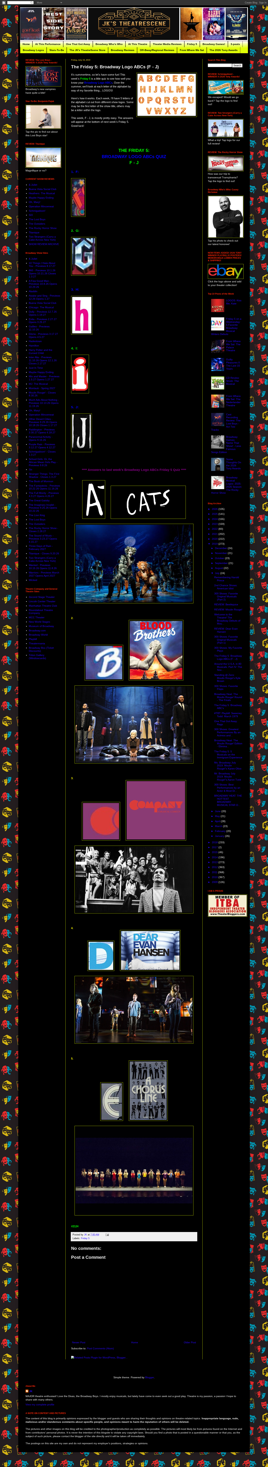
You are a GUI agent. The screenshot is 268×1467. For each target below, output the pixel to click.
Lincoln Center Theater (42, 601)
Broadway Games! (214, 44)
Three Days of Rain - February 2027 (41, 548)
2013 (215, 862)
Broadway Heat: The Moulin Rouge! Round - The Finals (228, 697)
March (219, 826)
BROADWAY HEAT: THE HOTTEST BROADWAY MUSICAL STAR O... (228, 800)
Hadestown (35, 341)
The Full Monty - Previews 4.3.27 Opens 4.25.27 (44, 494)
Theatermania (37, 643)
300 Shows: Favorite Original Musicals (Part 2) (226, 596)
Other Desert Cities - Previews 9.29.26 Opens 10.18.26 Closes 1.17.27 (43, 422)
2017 (215, 847)
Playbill (33, 639)
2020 (215, 538)
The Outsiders (37, 223)
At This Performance (48, 44)
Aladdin (33, 291)
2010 (215, 877)
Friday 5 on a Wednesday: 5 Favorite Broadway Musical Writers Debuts (226, 326)
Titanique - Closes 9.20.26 (44, 553)
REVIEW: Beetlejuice (226, 604)
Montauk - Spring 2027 (42, 388)
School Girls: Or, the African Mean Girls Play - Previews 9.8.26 (43, 462)
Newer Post (78, 1342)
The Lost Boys (37, 219)
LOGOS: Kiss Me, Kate (233, 302)
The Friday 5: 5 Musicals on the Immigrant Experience (228, 754)
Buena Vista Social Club (42, 189)
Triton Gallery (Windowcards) (37, 657)
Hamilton (34, 345)
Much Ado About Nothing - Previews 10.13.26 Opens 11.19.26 (44, 403)
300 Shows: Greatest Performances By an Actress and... (227, 732)
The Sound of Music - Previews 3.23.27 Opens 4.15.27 (43, 538)
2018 (215, 842)
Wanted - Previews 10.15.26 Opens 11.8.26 (43, 567)
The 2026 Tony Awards (223, 50)
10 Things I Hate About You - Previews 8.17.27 (42, 265)
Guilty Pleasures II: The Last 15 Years (233, 364)
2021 (215, 533)
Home (26, 44)
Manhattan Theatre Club (43, 605)
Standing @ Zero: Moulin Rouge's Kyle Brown (227, 678)
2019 (215, 543)
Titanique (34, 232)
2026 (215, 509)
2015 (215, 852)
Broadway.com (37, 630)
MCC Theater (36, 617)
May (218, 816)
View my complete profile (40, 1404)
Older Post (190, 1342)
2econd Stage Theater (42, 597)
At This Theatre (137, 44)
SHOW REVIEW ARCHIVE (44, 244)
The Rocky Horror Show (43, 228)
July (217, 573)
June (218, 811)
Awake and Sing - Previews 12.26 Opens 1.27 (44, 297)
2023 (215, 523)
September (221, 563)
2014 (215, 857)
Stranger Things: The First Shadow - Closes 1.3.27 (44, 475)
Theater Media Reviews (167, 44)
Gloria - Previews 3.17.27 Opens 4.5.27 (43, 335)
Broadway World (38, 634)
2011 (215, 872)
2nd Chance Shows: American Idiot (225, 587)
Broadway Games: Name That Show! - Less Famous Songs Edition (226, 444)
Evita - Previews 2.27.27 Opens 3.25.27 (43, 321)
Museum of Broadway (41, 626)
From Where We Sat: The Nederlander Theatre (233, 401)
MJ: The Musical (38, 383)
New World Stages (39, 621)
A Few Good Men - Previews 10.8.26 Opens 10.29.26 (43, 284)
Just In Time (36, 367)
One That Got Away (78, 44)
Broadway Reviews (122, 50)
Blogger (149, 1377)
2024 (215, 519)
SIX (31, 215)
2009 (215, 882)
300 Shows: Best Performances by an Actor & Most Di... (227, 787)
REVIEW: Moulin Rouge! (228, 609)
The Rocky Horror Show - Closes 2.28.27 (43, 530)
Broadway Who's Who (109, 44)
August (219, 568)
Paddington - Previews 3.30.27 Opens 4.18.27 (42, 431)
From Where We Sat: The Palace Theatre (233, 346)
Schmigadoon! (37, 210)
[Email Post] (107, 1234)
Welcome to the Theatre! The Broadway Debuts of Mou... (227, 619)
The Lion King (37, 515)
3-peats (235, 44)
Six (30, 469)
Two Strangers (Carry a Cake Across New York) (42, 238)
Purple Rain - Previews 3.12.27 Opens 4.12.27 (42, 446)
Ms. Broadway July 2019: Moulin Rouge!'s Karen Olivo (227, 765)
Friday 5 (192, 44)
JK (30, 1391)
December (221, 548)
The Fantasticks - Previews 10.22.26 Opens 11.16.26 (44, 487)
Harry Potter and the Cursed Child (40, 351)
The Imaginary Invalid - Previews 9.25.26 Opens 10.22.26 (43, 507)
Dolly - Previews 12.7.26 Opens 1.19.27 (43, 313)
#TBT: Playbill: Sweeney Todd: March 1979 (228, 715)
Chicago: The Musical (41, 307)
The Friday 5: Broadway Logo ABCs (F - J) (228, 657)
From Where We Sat (192, 50)
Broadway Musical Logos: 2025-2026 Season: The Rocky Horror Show (226, 485)
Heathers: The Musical (42, 193)
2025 (215, 513)
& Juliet (33, 184)
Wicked (33, 580)
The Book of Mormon (41, 481)
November (221, 553)
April (218, 821)
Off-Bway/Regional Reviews (157, 50)
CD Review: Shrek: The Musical (233, 380)
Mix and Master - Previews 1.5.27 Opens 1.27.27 (44, 378)
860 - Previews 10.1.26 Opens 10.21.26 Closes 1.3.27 (42, 273)
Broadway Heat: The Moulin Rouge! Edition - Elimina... (228, 743)
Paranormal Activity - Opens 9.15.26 (41, 438)
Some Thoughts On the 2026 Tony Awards (233, 464)
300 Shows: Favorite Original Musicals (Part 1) (226, 639)
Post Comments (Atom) (100, 1348)
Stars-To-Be (56, 50)
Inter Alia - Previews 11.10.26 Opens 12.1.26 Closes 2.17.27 (43, 360)
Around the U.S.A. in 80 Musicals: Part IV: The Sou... (228, 666)
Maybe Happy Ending (41, 197)
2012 (215, 867)
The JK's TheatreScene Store (87, 50)
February (220, 831)
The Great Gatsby (39, 500)
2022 (215, 528)
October (220, 558)
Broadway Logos (33, 50)
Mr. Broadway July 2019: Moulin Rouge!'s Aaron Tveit (227, 776)
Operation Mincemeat (41, 206)
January (220, 836)
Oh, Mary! (34, 202)
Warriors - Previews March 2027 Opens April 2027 (44, 574)
